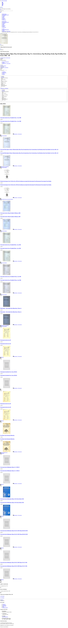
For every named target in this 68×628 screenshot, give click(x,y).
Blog (3, 606)
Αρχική (3, 28)
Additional (3, 71)
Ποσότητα (2, 70)
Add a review (8, 57)
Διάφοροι (2, 357)
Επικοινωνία (4, 19)
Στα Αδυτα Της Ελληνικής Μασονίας (7, 435)
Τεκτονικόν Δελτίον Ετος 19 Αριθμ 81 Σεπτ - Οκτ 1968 (10, 117)
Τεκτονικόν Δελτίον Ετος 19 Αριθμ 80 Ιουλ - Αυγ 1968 (10, 244)
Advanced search (5, 607)
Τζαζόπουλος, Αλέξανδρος (4, 67)
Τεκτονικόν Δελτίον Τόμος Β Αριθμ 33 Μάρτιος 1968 (10, 216)
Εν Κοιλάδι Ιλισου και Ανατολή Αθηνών (7, 199)
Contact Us (4, 605)
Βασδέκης (2, 453)
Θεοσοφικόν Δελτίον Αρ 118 (5, 403)
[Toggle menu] (0, 12)
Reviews (3, 74)
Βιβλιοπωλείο (4, 21)
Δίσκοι (3, 17)
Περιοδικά (3, 15)
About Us (4, 604)
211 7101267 (2, 597)
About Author (4, 72)
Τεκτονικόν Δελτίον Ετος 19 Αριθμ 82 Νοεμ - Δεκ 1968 (10, 276)
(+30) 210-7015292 (4, 0)
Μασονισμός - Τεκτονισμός (6, 31)
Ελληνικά (3, 90)
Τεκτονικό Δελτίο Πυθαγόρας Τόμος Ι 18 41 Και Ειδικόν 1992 (12, 498)
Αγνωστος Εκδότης (3, 65)
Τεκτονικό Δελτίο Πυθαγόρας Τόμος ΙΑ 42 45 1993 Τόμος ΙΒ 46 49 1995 (14, 530)
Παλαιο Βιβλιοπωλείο (5, 14)
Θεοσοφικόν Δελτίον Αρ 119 (5, 340)
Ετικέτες (3, 73)
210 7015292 (2, 596)
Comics (3, 16)
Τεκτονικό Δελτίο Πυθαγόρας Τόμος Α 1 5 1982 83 (9, 467)
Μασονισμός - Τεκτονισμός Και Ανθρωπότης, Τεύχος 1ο (10, 308)
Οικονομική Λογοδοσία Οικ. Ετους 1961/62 (8, 371)
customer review (3, 57)
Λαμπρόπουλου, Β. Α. (4, 452)
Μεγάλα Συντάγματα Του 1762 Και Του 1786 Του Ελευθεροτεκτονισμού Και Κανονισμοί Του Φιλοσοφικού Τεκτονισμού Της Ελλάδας (25, 181)
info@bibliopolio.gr (5, 616)
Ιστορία (3, 30)
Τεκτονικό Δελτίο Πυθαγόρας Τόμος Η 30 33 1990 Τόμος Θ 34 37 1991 (13, 562)
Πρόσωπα (3, 18)
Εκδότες (3, 26)
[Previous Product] (0, 44)
